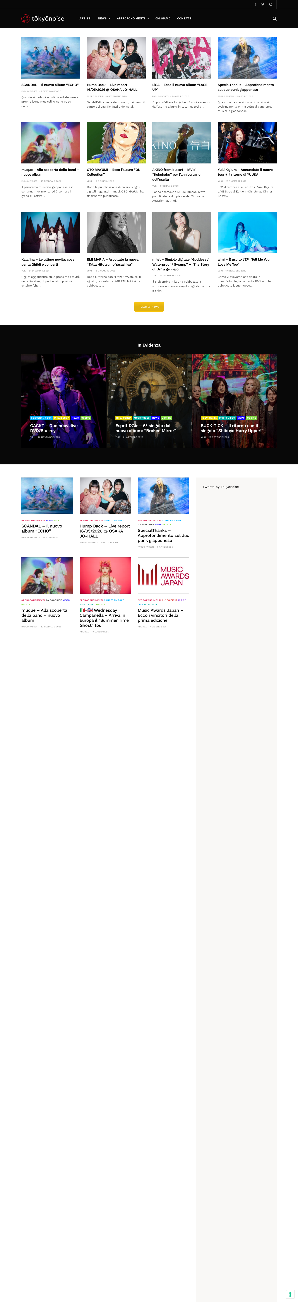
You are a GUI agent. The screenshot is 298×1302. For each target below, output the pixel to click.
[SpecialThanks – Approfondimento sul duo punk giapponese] (247, 58)
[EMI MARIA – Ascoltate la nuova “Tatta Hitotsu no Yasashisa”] (116, 232)
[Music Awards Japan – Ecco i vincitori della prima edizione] (163, 575)
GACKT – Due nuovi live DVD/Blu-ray (54, 428)
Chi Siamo (163, 18)
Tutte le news (149, 306)
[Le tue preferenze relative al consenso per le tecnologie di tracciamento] (290, 1294)
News (102, 18)
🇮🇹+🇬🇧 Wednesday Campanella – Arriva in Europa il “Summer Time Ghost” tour (104, 618)
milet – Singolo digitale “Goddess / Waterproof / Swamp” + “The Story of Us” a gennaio (180, 264)
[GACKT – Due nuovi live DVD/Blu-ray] (63, 401)
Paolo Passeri (29, 91)
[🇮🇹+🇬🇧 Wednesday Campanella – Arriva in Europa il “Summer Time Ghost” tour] (105, 575)
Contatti (184, 18)
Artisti (85, 18)
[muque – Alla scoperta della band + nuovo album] (50, 142)
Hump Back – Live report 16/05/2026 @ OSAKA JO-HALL (105, 531)
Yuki (89, 181)
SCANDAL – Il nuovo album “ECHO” (50, 85)
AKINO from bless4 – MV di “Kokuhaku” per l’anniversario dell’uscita (176, 175)
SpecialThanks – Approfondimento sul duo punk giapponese (163, 535)
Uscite (85, 418)
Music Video (142, 418)
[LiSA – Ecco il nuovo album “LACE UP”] (181, 58)
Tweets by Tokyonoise (220, 487)
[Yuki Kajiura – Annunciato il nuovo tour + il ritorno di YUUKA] (247, 142)
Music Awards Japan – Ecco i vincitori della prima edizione (160, 615)
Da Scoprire (146, 525)
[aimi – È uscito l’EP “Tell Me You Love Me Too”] (247, 232)
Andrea (84, 631)
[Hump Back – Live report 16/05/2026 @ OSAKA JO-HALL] (116, 58)
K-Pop (182, 600)
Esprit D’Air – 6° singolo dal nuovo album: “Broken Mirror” (145, 428)
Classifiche (170, 600)
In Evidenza (61, 418)
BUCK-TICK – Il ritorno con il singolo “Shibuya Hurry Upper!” (232, 428)
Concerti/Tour (41, 418)
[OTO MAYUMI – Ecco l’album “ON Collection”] (116, 142)
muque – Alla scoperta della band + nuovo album (44, 615)
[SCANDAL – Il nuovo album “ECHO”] (50, 58)
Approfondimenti (131, 18)
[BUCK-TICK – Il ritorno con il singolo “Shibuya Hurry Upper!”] (234, 401)
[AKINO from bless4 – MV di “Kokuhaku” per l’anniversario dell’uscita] (181, 142)
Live (140, 604)
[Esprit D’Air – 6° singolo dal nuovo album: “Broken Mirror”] (149, 401)
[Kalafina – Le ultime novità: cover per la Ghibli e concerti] (50, 232)
